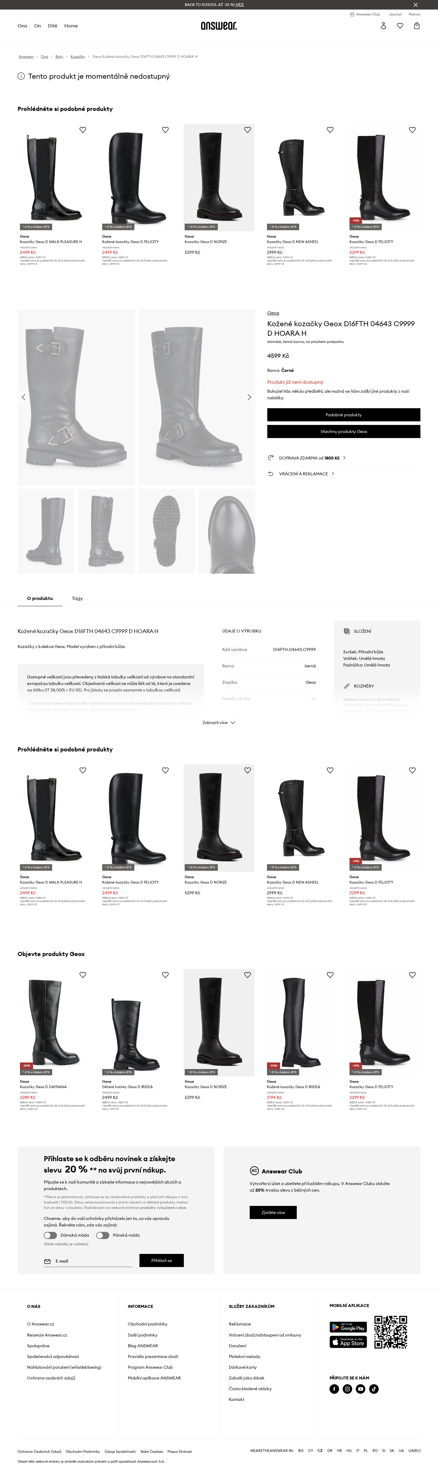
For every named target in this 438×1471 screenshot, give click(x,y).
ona (22, 26)
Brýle (170, 38)
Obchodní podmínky (147, 1324)
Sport (101, 38)
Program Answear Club (150, 1367)
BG (301, 1451)
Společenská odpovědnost (53, 1356)
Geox (273, 313)
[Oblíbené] (400, 25)
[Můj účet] (383, 25)
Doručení (237, 1345)
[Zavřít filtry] (415, 5)
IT (357, 1451)
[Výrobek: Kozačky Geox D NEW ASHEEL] (301, 177)
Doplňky (83, 38)
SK (392, 1451)
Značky (139, 38)
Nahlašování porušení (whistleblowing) (64, 1367)
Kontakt (236, 1399)
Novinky (26, 38)
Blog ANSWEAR (143, 1345)
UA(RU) (415, 1451)
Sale (156, 38)
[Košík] (416, 25)
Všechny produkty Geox (344, 431)
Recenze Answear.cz (47, 1335)
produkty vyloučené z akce (163, 1207)
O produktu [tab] (40, 598)
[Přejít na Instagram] (347, 1389)
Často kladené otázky (250, 1388)
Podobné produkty (344, 414)
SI (383, 1451)
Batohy (187, 38)
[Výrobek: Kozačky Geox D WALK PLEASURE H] (54, 177)
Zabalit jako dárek (247, 1378)
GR (330, 1451)
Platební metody (244, 1356)
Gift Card (207, 38)
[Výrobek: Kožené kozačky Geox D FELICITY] (136, 177)
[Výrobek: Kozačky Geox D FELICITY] (383, 177)
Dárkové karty (243, 1367)
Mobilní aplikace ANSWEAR (154, 1378)
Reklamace (240, 1324)
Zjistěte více (273, 1212)
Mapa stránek (179, 1452)
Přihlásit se (161, 1260)
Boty (65, 38)
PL (366, 1451)
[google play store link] (348, 1327)
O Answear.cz (40, 1324)
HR (339, 1451)
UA (401, 1451)
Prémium (119, 38)
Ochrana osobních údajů (51, 1378)
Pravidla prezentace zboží (153, 1356)
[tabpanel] (219, 667)
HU (349, 1451)
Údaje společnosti (120, 1452)
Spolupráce (38, 1345)
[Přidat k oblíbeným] (82, 129)
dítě (52, 26)
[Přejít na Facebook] (334, 1389)
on (37, 26)
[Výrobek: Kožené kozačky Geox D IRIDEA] (301, 1022)
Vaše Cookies (151, 1452)
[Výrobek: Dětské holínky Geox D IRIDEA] (136, 1022)
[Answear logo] (219, 25)
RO (375, 1451)
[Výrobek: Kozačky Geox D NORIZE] (219, 177)
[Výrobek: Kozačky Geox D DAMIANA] (54, 1022)
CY (310, 1451)
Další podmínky (143, 1335)
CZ (320, 1451)
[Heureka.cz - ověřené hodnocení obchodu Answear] (338, 1413)
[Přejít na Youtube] (360, 1389)
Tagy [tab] (77, 598)
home (71, 26)
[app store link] (348, 1341)
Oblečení (47, 38)
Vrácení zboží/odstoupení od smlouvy (265, 1335)
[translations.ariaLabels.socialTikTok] (374, 1389)
